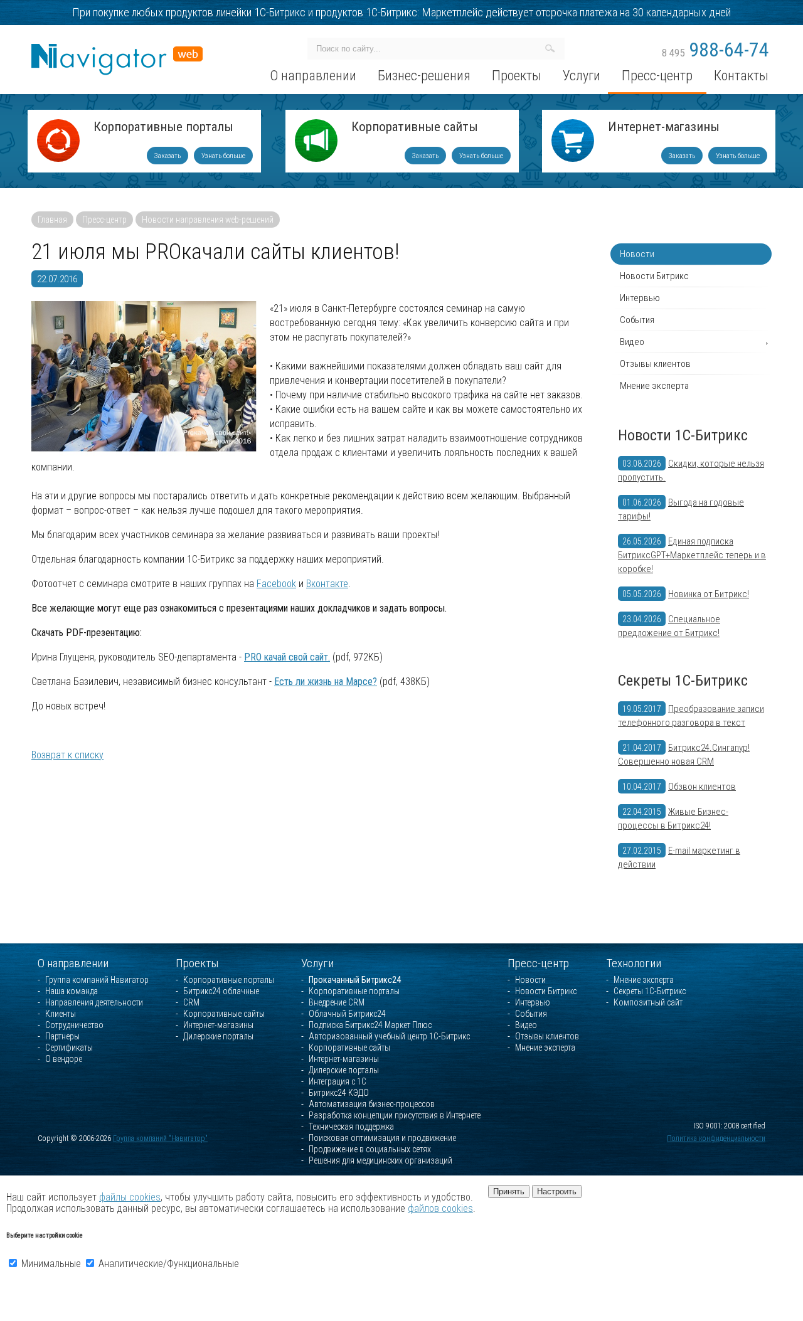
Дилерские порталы (218, 1036)
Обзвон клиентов (702, 786)
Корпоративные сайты (414, 127)
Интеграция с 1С (337, 1081)
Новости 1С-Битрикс (683, 435)
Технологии (633, 963)
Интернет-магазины (664, 127)
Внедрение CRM (336, 1002)
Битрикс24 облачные (221, 991)
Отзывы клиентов (655, 363)
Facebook (276, 584)
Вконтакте (327, 584)
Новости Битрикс (654, 276)
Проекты (197, 963)
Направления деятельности (94, 1002)
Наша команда (71, 991)
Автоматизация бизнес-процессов (372, 1104)
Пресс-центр (104, 220)
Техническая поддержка (351, 1127)
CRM (191, 1002)
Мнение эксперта (654, 385)
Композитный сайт (648, 1002)
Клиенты (60, 1014)
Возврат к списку (67, 755)
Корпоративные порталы (163, 127)
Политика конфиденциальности (716, 1138)
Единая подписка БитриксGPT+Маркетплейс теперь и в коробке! (692, 555)
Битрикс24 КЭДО (339, 1093)
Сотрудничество (74, 1025)
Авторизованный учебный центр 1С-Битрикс (389, 1036)
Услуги (317, 963)
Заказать (167, 155)
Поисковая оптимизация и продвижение (382, 1138)
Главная (52, 220)
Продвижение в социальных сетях (370, 1149)
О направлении (73, 963)
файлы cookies (130, 1197)
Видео (632, 341)
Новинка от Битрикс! (708, 594)
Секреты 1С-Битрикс (683, 680)
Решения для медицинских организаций (380, 1160)
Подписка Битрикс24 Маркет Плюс (370, 1025)
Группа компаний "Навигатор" (160, 1138)
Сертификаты (69, 1047)
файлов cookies (440, 1208)
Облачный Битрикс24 (347, 1014)
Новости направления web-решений (208, 220)
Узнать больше (223, 155)
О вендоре (63, 1059)
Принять (508, 1191)
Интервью (640, 298)
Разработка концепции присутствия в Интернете (395, 1115)
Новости (637, 254)
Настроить (557, 1191)
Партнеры (62, 1036)
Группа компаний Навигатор (97, 980)
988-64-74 (715, 49)
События (637, 320)
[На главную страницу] (117, 49)
